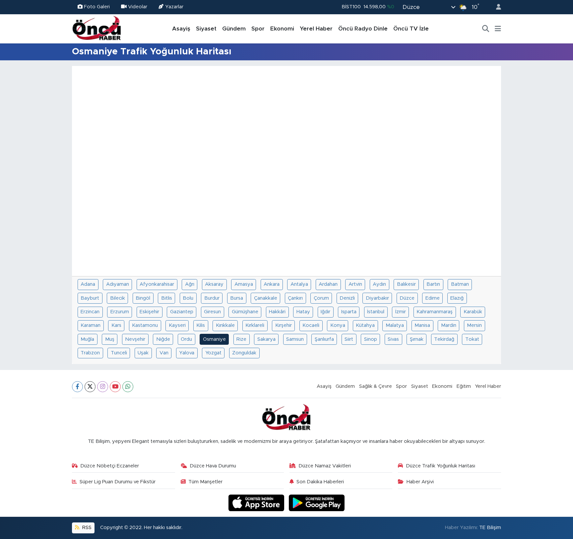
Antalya (299, 284)
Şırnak (416, 339)
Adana (88, 284)
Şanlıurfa (324, 339)
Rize (241, 339)
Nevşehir (135, 339)
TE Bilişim (490, 527)
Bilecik (117, 298)
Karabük (473, 311)
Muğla (87, 339)
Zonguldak (244, 352)
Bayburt (90, 298)
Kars (116, 325)
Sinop (370, 339)
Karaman (90, 325)
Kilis (200, 325)
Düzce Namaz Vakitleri (324, 465)
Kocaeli (310, 325)
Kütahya (365, 325)
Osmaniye (214, 339)
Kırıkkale (225, 325)
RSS (86, 527)
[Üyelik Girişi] (495, 7)
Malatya (395, 325)
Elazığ (457, 298)
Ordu (186, 339)
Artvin (355, 284)
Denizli (347, 298)
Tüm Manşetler (205, 481)
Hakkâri (277, 311)
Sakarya (266, 339)
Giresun (212, 311)
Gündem (234, 28)
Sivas (393, 339)
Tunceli (119, 352)
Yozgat (213, 352)
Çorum (321, 298)
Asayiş (181, 28)
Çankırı (295, 298)
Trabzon (90, 352)
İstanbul (375, 311)
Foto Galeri (97, 6)
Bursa (236, 298)
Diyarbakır (377, 298)
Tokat (472, 339)
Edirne (432, 298)
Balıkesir (406, 284)
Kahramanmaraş (434, 311)
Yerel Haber (316, 28)
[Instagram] (102, 386)
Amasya (243, 284)
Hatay (303, 311)
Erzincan (90, 311)
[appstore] (257, 503)
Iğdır (325, 311)
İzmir (400, 311)
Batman (460, 284)
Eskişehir (149, 311)
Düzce (407, 298)
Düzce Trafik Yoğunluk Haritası (440, 465)
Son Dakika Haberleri (320, 481)
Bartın (433, 284)
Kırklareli (254, 325)
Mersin (474, 325)
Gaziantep (181, 311)
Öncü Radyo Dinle (363, 28)
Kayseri (177, 325)
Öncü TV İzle (411, 28)
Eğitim (464, 386)
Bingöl (143, 298)
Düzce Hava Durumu (213, 465)
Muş (109, 339)
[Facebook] (77, 386)
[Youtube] (115, 386)
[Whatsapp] (127, 386)
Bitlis (166, 298)
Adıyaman (117, 284)
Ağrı (189, 284)
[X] (90, 386)
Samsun (295, 339)
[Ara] (485, 29)
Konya (337, 325)
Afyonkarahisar (157, 284)
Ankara (272, 284)
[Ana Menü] (498, 29)
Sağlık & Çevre (375, 386)
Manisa (422, 325)
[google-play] (316, 503)
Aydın (379, 284)
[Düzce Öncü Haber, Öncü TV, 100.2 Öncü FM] (97, 28)
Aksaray (214, 284)
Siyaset (206, 28)
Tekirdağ (444, 339)
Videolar (137, 6)
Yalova (186, 352)
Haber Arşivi (420, 481)
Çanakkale (265, 298)
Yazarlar (174, 6)
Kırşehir (283, 325)
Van (163, 352)
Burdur (212, 298)
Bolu (188, 298)
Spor (258, 28)
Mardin (448, 325)
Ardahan (328, 284)
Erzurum (119, 311)
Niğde (163, 339)
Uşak (143, 352)
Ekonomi (282, 28)
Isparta (348, 311)
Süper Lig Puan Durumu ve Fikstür (118, 481)
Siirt (349, 339)
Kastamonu (145, 325)
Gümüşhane (245, 311)
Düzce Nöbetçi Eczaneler (109, 465)
